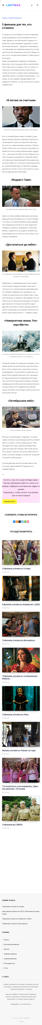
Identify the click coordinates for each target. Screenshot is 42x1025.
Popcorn (6, 940)
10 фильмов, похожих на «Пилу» (15, 714)
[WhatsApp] (25, 522)
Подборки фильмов (10, 958)
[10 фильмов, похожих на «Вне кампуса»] (21, 624)
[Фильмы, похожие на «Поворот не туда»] (21, 734)
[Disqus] (21, 857)
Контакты (26, 1018)
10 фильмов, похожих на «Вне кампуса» (18, 640)
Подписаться (9, 501)
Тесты (6, 968)
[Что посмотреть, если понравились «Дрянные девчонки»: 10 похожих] (21, 770)
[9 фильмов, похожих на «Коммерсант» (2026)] (21, 588)
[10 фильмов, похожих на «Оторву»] (21, 552)
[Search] (36, 5)
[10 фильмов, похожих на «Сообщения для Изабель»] (21, 660)
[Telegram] (22, 522)
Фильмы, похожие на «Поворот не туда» (19, 750)
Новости (6, 949)
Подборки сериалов (10, 954)
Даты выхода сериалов (11, 944)
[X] (19, 522)
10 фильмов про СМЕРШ (12, 825)
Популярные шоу (9, 963)
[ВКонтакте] (14, 522)
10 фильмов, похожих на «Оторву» (16, 568)
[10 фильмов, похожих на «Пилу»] (21, 698)
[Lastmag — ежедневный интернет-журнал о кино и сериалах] (13, 5)
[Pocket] (28, 522)
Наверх (21, 1021)
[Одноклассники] (17, 522)
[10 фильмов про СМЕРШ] (21, 808)
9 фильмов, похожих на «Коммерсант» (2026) (21, 604)
